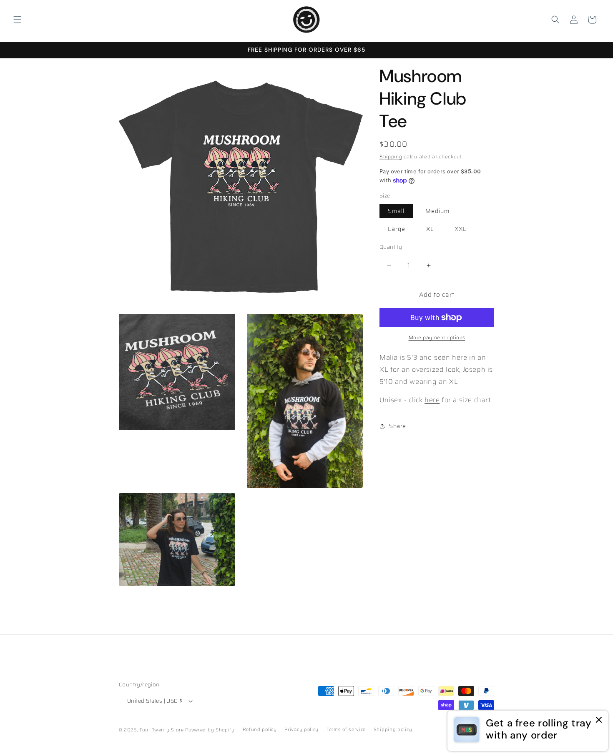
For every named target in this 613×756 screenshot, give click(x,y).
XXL (461, 228)
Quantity (390, 247)
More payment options (437, 337)
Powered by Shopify (210, 729)
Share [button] (397, 426)
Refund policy (260, 729)
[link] (527, 731)
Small (396, 210)
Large (396, 228)
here (432, 400)
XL (430, 228)
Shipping (390, 156)
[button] (17, 19)
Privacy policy (301, 729)
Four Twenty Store (162, 729)
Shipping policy (393, 729)
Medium (437, 210)
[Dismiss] (598, 720)
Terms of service (346, 729)
